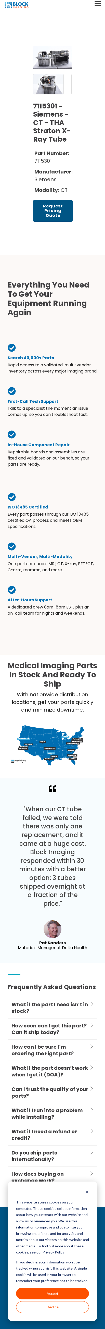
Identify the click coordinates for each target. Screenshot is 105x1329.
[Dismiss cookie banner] (87, 1192)
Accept (52, 1293)
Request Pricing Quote (53, 210)
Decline (53, 1307)
